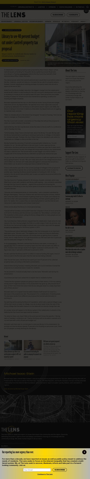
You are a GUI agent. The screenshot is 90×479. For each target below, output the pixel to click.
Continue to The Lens (45, 474)
